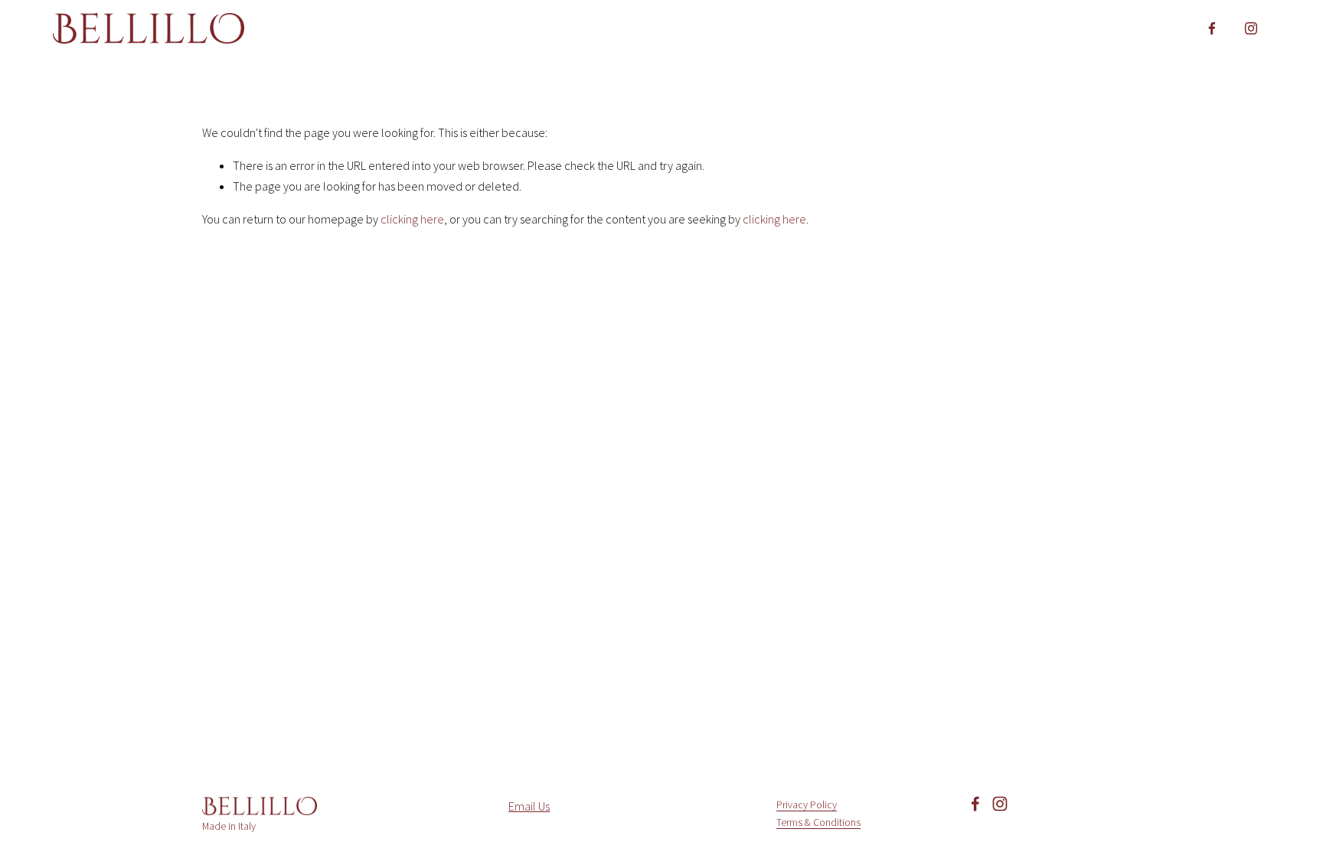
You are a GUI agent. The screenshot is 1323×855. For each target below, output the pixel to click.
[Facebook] (1212, 28)
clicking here (412, 219)
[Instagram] (1251, 28)
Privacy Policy (806, 804)
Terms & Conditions (818, 822)
